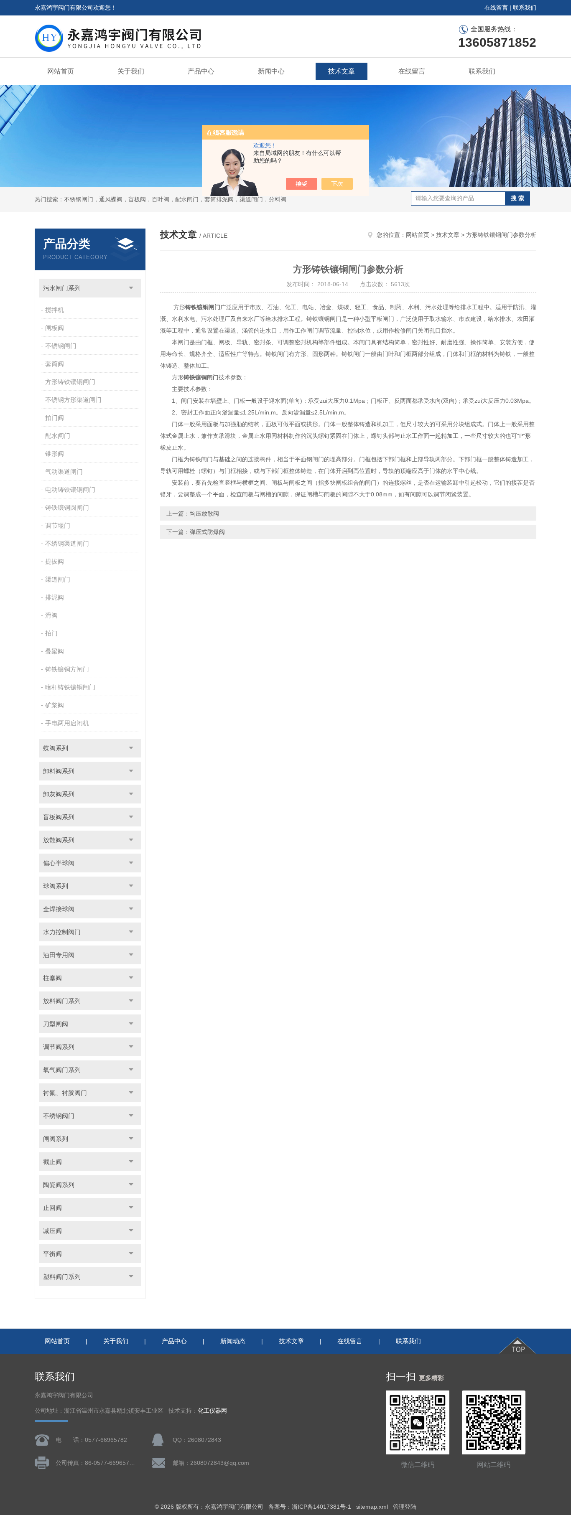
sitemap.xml (372, 1506)
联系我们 (524, 7)
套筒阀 (54, 363)
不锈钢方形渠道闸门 (73, 399)
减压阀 (52, 1230)
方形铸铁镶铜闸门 (70, 381)
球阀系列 (55, 886)
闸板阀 (54, 327)
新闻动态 (232, 1341)
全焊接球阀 (58, 909)
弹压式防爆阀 (207, 532)
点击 (131, 288)
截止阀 (52, 1161)
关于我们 (130, 71)
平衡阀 (52, 1253)
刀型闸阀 (55, 1023)
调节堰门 (57, 525)
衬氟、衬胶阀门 (65, 1092)
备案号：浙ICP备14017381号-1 (309, 1506)
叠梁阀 (54, 651)
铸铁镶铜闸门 (202, 307)
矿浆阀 (54, 705)
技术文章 (341, 71)
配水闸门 (57, 435)
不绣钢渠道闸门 (67, 543)
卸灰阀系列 (58, 794)
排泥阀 (54, 597)
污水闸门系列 (62, 288)
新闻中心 (271, 71)
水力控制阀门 (62, 931)
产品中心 (201, 71)
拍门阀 (54, 417)
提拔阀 (54, 561)
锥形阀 (54, 453)
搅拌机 (54, 309)
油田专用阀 (58, 954)
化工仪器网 (212, 1411)
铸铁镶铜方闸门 (67, 669)
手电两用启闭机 (67, 723)
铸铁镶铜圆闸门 (67, 507)
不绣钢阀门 (58, 1115)
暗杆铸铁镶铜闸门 (70, 687)
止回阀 (52, 1207)
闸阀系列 (55, 1138)
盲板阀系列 (58, 817)
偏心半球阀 (58, 863)
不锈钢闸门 (60, 345)
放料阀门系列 (62, 1000)
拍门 (51, 633)
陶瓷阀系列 (58, 1184)
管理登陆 (404, 1506)
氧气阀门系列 (62, 1069)
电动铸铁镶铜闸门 (70, 489)
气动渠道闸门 (64, 471)
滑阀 (51, 615)
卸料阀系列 (58, 771)
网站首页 (60, 71)
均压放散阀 (204, 513)
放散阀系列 (58, 840)
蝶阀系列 (55, 748)
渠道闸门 (57, 579)
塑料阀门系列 (62, 1276)
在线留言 (496, 7)
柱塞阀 (52, 977)
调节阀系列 (58, 1046)
